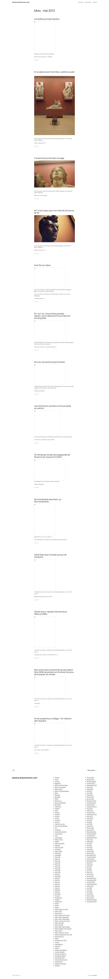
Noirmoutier (58, 851)
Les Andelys (58, 834)
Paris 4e (57, 882)
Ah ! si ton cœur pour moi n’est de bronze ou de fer (54, 211)
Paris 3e (57, 880)
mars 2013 (90, 826)
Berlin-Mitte (58, 789)
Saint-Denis (58, 913)
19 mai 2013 (36, 706)
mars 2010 (90, 894)
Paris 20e (58, 876)
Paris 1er (57, 874)
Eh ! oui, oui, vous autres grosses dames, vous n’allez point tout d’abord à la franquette (52, 315)
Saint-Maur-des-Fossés (62, 927)
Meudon (57, 845)
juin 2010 (89, 888)
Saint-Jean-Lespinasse (62, 919)
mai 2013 (89, 822)
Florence (57, 820)
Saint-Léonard (59, 923)
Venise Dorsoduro (60, 954)
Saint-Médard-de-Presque (63, 929)
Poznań (57, 896)
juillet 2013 (90, 818)
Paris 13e (57, 863)
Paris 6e (57, 886)
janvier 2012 (90, 853)
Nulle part (58, 853)
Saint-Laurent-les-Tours (62, 921)
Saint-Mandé (59, 925)
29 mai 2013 (36, 198)
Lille (56, 836)
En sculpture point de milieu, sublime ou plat (54, 72)
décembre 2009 (92, 900)
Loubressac (58, 838)
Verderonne (58, 962)
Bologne (57, 795)
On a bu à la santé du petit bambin (49, 362)
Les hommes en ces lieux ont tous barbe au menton (52, 407)
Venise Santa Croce (61, 960)
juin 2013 (89, 820)
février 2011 (90, 874)
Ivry (56, 828)
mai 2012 (89, 845)
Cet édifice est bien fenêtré (46, 19)
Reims (57, 903)
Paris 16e (57, 869)
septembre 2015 (92, 785)
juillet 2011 (90, 865)
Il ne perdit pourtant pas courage (49, 158)
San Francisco (59, 936)
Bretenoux (58, 801)
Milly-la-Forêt (59, 847)
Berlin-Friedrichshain (61, 785)
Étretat (57, 812)
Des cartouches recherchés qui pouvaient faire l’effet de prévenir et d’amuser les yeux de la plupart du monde (54, 672)
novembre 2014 (91, 803)
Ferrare (57, 816)
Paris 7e (57, 888)
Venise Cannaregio (61, 950)
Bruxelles (58, 805)
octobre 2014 (91, 805)
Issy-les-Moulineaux (61, 826)
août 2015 (90, 787)
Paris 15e (57, 867)
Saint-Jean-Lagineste (62, 917)
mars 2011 (90, 872)
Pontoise (58, 894)
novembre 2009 (92, 902)
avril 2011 (89, 871)
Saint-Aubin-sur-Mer (61, 909)
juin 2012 (89, 843)
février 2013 (90, 828)
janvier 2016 (90, 779)
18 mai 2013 (36, 753)
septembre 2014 (92, 807)
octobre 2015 (91, 783)
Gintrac (57, 822)
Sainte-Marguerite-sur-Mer (63, 935)
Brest (56, 799)
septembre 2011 (91, 861)
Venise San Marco (60, 956)
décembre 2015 (91, 781)
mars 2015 (90, 795)
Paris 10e (57, 857)
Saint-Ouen (58, 931)
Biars (56, 793)
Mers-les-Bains (59, 843)
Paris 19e (57, 872)
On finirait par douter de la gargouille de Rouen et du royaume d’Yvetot (52, 456)
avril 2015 (89, 793)
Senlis (57, 938)
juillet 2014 (90, 810)
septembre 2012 (92, 838)
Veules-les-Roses (60, 964)
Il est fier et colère (42, 265)
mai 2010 (89, 890)
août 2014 (90, 809)
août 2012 (90, 840)
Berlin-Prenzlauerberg (62, 791)
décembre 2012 (91, 832)
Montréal (58, 849)
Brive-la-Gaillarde (60, 803)
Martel (57, 841)
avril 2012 (89, 847)
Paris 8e (57, 890)
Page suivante (92, 770)
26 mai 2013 (36, 350)
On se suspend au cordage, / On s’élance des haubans (52, 719)
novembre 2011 (91, 857)
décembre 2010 (91, 878)
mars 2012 (90, 849)
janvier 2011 (90, 876)
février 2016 (90, 777)
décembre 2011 (91, 855)
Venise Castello (60, 952)
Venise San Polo (60, 958)
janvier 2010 (90, 898)
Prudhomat (58, 898)
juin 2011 (89, 867)
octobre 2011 (91, 859)
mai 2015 (89, 791)
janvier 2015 (90, 799)
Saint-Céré (58, 911)
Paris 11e (57, 859)
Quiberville (58, 902)
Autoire (57, 781)
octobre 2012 (91, 836)
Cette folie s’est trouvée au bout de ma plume (50, 556)
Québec (57, 900)
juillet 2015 (90, 789)
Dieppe (57, 809)
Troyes (57, 942)
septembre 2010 (92, 884)
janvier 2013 (90, 830)
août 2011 (89, 863)
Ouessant (58, 855)
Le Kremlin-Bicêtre (60, 832)
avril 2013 (89, 824)
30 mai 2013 (36, 146)
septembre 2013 (92, 814)
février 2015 (90, 797)
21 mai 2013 (36, 599)
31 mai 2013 (36, 60)
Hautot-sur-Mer (60, 824)
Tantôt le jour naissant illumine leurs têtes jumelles (50, 613)
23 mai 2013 (36, 487)
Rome (57, 905)
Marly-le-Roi (59, 840)
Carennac (58, 807)
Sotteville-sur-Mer (60, 940)
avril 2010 (89, 892)
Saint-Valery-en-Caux (62, 933)
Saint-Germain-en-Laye (62, 915)
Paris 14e (57, 865)
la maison (58, 830)
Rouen (57, 907)
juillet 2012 (90, 841)
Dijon (56, 810)
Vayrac (57, 948)
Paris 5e (57, 884)
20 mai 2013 (36, 658)
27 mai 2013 (36, 301)
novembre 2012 (91, 834)
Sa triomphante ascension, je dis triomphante (47, 500)
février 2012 (90, 851)
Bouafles (57, 797)
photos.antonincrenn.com (21, 2)
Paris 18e (57, 871)
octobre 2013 (91, 812)
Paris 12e (57, 861)
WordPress (95, 975)
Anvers (57, 777)
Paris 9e (57, 892)
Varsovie (57, 946)
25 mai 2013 (36, 394)
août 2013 (90, 816)
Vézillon (57, 966)
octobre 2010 (91, 882)
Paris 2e (57, 878)
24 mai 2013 (36, 443)
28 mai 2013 (36, 253)
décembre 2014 (91, 801)
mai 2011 (89, 869)
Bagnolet (58, 783)
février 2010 (90, 896)
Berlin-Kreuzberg (60, 787)
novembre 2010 (91, 880)
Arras (56, 779)
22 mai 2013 (36, 542)
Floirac (57, 818)
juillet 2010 (90, 886)
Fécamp (57, 814)
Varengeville (59, 944)
